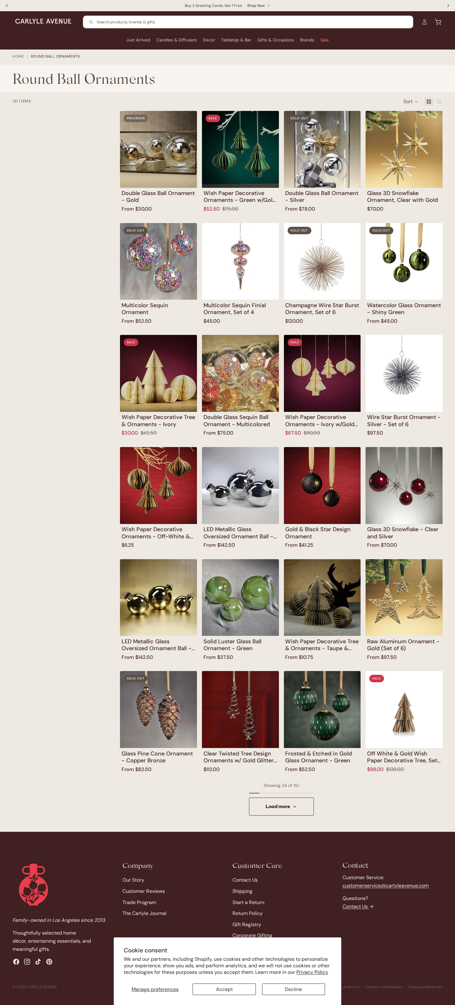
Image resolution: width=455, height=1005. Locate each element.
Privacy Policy (312, 972)
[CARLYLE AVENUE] (33, 885)
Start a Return (248, 902)
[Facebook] (16, 961)
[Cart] (438, 22)
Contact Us (245, 880)
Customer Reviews (143, 891)
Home (18, 56)
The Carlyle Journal (144, 913)
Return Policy (247, 913)
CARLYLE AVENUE (42, 986)
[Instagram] (27, 961)
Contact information (384, 986)
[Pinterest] (49, 961)
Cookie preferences (425, 986)
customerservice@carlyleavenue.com (385, 885)
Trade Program (139, 902)
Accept (224, 989)
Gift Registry (246, 924)
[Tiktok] (38, 961)
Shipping (242, 891)
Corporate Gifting (252, 935)
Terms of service (345, 986)
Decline (293, 989)
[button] (410, 101)
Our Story (133, 880)
